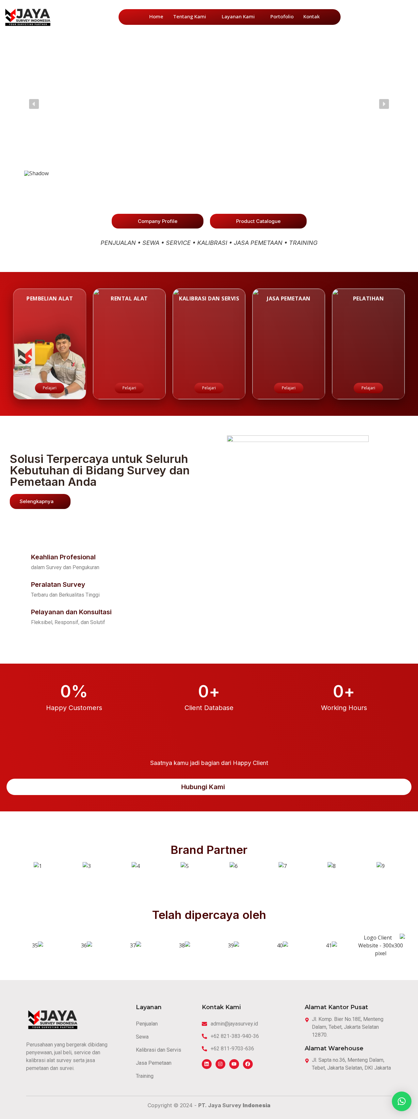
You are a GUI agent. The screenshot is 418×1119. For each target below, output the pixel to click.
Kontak (311, 16)
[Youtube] (234, 1064)
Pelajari (49, 388)
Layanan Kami (238, 16)
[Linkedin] (207, 1064)
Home (156, 16)
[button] (34, 104)
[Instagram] (220, 1064)
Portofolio (282, 16)
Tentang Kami (189, 16)
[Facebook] (248, 1064)
